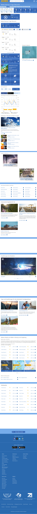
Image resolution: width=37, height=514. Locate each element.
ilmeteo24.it (3, 471)
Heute (1, 6)
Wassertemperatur (15, 460)
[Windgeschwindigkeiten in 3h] (29, 52)
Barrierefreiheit (8, 506)
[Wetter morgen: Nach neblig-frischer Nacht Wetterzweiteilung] (10, 121)
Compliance (3, 506)
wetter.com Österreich (5, 462)
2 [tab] (16, 278)
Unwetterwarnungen (4, 458)
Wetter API (3, 465)
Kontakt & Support (25, 504)
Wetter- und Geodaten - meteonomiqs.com (5, 467)
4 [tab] (19, 278)
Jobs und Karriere (3, 504)
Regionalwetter (4, 483)
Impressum (30, 504)
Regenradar (24, 6)
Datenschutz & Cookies (10, 504)
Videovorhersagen (4, 455)
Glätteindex (14, 479)
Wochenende (12, 6)
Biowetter (13, 478)
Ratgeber (13, 476)
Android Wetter (25, 458)
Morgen (4, 6)
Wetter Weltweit (4, 485)
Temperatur (14, 458)
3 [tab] (17, 278)
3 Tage (8, 6)
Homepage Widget (4, 464)
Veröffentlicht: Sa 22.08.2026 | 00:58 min (6, 132)
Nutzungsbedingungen (14, 506)
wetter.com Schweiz (4, 460)
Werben (3, 463)
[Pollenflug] (34, 1)
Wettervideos (4, 476)
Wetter (3, 453)
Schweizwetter (4, 480)
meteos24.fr (3, 470)
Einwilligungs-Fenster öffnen (18, 504)
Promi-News (3, 488)
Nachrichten (3, 478)
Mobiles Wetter (25, 453)
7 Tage (16, 6)
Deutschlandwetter (4, 479)
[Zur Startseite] (5, 1)
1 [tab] (14, 278)
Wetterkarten (14, 453)
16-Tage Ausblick (34, 10)
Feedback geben (18, 18)
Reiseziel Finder (14, 480)
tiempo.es (3, 469)
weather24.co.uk (4, 474)
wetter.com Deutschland (5, 459)
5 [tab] (20, 278)
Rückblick (28, 6)
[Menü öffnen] (36, 1)
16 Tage (19, 6)
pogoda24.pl (3, 472)
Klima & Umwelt (14, 483)
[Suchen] (22, 1)
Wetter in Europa (4, 484)
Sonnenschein (14, 459)
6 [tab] (22, 278)
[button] (10, 25)
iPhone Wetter (25, 455)
